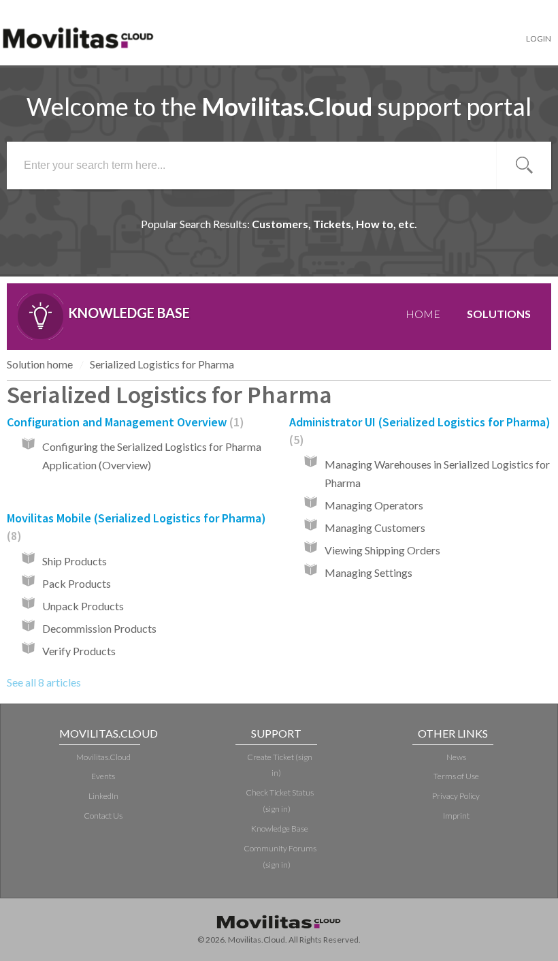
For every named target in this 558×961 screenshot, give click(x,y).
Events (103, 776)
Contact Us (103, 815)
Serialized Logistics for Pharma (162, 364)
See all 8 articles (44, 682)
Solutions (499, 313)
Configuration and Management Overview (123, 422)
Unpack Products (83, 605)
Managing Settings (368, 572)
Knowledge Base (279, 828)
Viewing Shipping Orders (382, 549)
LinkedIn (103, 796)
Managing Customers (375, 527)
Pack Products (76, 583)
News (456, 757)
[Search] (524, 165)
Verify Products (79, 650)
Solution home (40, 364)
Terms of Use (456, 776)
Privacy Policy (456, 796)
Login (538, 38)
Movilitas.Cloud (103, 757)
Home (423, 313)
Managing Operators (374, 505)
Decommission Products (99, 628)
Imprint (456, 815)
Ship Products (74, 560)
